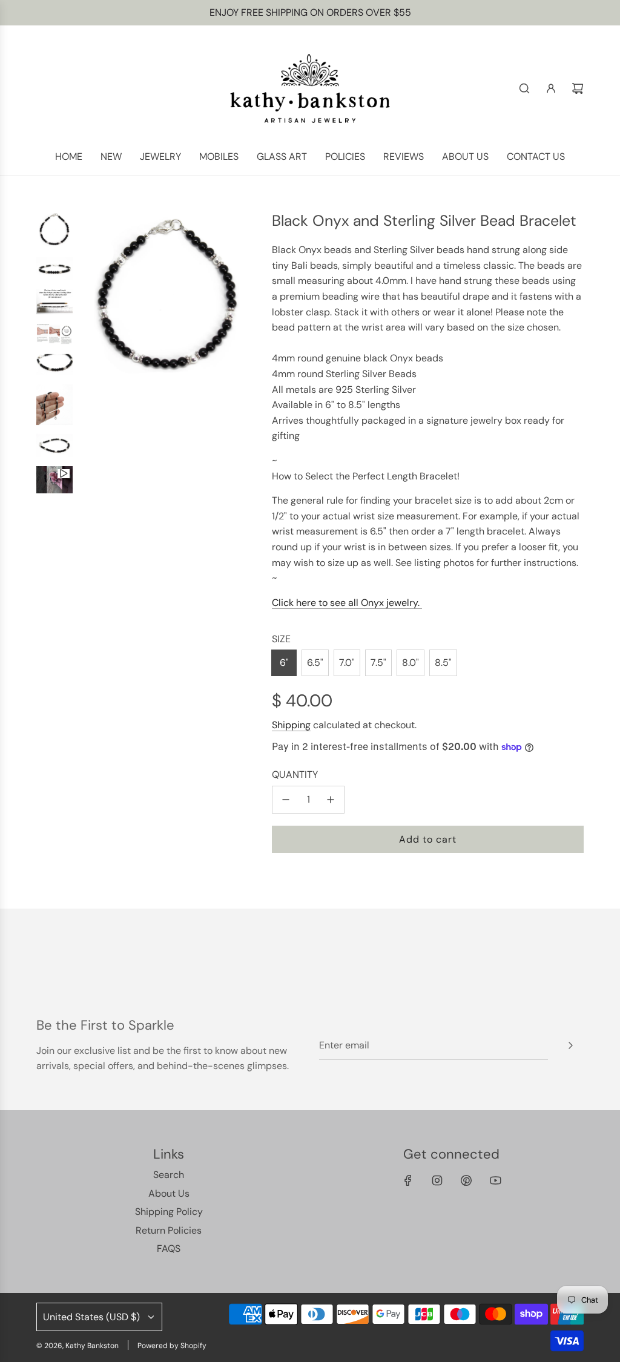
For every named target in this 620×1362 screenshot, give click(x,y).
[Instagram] (437, 1180)
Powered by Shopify (171, 1345)
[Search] (524, 88)
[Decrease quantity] (285, 799)
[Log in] (551, 88)
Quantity (295, 774)
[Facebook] (408, 1180)
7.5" (378, 662)
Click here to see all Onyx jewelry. (347, 602)
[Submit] (570, 1045)
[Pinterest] (466, 1180)
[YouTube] (495, 1180)
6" (284, 662)
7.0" (347, 662)
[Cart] (577, 88)
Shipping (291, 725)
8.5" (443, 662)
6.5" (315, 662)
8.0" (410, 662)
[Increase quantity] (330, 799)
